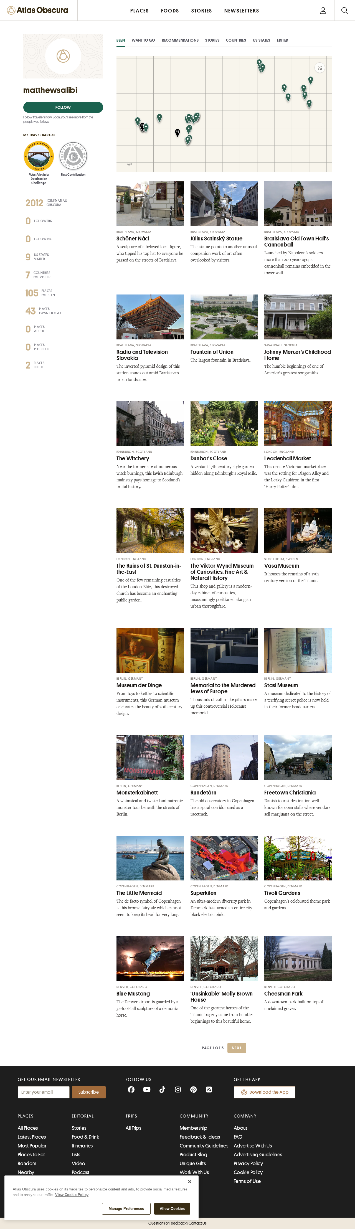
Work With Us (194, 1172)
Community (194, 1116)
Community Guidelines (204, 1146)
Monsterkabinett (137, 793)
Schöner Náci (132, 239)
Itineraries (82, 1146)
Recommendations (180, 40)
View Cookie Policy (71, 1195)
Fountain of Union (212, 352)
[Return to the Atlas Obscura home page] (39, 10)
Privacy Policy (248, 1163)
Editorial (83, 1116)
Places (26, 1116)
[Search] (344, 10)
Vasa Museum (281, 566)
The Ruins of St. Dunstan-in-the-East (148, 569)
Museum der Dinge (139, 685)
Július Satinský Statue (217, 239)
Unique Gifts (193, 1163)
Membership (193, 1128)
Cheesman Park (283, 994)
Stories (212, 40)
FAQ (238, 1137)
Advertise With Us (253, 1146)
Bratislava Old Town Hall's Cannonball (296, 242)
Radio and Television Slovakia (142, 355)
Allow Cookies (172, 1209)
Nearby (26, 1172)
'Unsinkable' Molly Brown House (222, 997)
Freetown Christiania (290, 793)
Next (237, 1048)
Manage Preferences (126, 1209)
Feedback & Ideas (200, 1137)
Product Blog (193, 1154)
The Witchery (132, 458)
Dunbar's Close (209, 458)
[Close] (190, 1181)
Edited (282, 40)
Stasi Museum (281, 685)
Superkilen (204, 893)
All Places (28, 1128)
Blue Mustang (133, 994)
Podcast (81, 1172)
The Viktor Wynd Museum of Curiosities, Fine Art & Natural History (222, 572)
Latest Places (32, 1137)
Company (245, 1116)
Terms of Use (247, 1181)
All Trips (133, 1128)
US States (261, 40)
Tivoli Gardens (282, 893)
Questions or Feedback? (177, 1223)
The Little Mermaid (139, 893)
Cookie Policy (248, 1172)
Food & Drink (85, 1137)
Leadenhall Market (287, 458)
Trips (132, 1116)
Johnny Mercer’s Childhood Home (297, 355)
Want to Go (143, 40)
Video (78, 1163)
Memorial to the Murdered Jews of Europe (223, 688)
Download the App (269, 1092)
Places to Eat (31, 1154)
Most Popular (32, 1146)
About (240, 1128)
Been (120, 40)
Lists (76, 1154)
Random (27, 1163)
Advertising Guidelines (258, 1154)
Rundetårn (204, 793)
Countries (236, 40)
